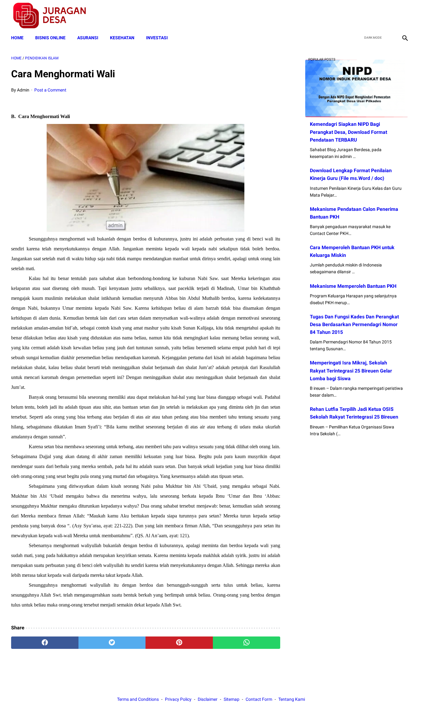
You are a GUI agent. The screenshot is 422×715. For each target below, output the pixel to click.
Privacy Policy (178, 699)
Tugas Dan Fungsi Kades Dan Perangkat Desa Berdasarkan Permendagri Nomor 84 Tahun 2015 (354, 324)
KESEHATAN (122, 37)
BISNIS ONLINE (50, 37)
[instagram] (404, 16)
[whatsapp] (246, 642)
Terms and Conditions (138, 699)
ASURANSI (87, 37)
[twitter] (375, 16)
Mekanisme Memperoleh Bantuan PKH (353, 286)
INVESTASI (157, 37)
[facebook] (360, 16)
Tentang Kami (291, 699)
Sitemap (231, 699)
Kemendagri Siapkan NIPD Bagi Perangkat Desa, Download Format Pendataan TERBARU (348, 132)
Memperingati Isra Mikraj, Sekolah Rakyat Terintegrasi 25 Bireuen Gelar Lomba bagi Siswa (351, 370)
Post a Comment (50, 89)
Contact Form (259, 699)
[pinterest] (179, 642)
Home (17, 37)
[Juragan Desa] (53, 15)
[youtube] (389, 16)
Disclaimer (207, 699)
